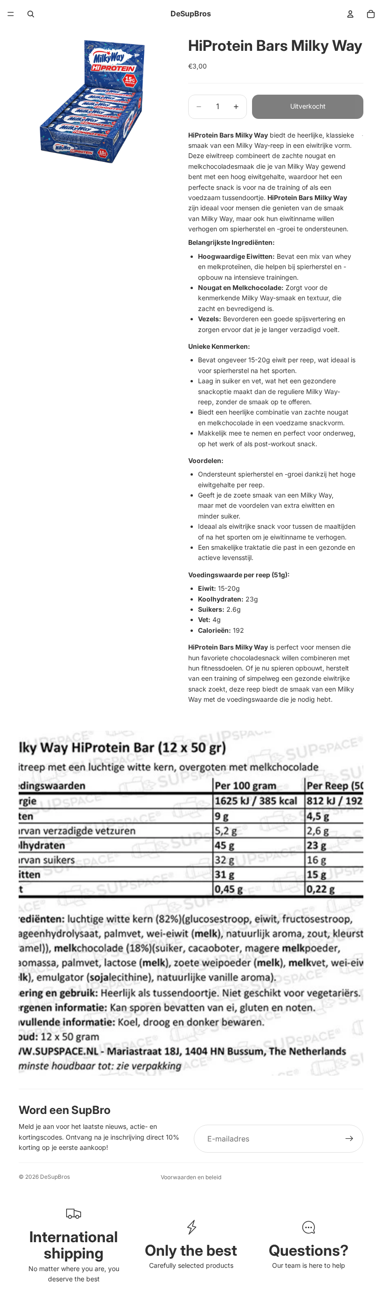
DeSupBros (55, 1176)
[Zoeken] (30, 14)
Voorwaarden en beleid (191, 1177)
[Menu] (10, 14)
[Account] (350, 14)
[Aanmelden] (349, 1138)
